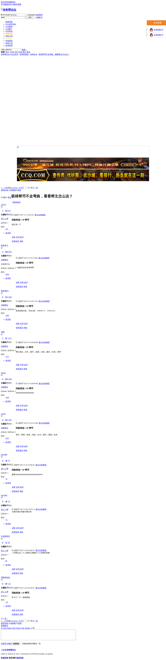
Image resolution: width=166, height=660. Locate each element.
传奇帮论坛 (5, 54)
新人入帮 (4, 219)
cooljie (3, 414)
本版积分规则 (6, 644)
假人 (7, 52)
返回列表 (4, 190)
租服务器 (9, 34)
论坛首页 (10, 24)
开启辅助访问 (6, 4)
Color (5, 628)
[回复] (18, 190)
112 (6, 211)
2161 (10, 420)
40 (6, 461)
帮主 (24, 52)
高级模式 (4, 626)
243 (6, 379)
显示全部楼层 (40, 215)
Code (23, 628)
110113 (3, 204)
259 (6, 252)
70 (9, 461)
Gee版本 (8, 29)
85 (9, 543)
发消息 (8, 233)
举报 (21, 241)
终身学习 (4, 245)
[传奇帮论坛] (8, 9)
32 (6, 543)
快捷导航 (9, 22)
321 (6, 420)
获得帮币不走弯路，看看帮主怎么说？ (54, 54)
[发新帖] (12, 190)
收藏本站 (11, 2)
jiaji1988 (4, 455)
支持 (18, 237)
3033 (10, 252)
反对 (21, 237)
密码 (3, 17)
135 (6, 297)
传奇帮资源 (24, 54)
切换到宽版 (16, 4)
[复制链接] (16, 202)
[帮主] (2, 197)
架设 (28, 52)
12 (12, 188)
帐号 (3, 15)
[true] (26, 50)
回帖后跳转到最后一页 (32, 644)
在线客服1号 (158, 30)
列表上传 (9, 36)
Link (13, 628)
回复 (13, 237)
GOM (12, 52)
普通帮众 (4, 260)
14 (16, 188)
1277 (10, 338)
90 (6, 584)
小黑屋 (3, 650)
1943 (10, 297)
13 (14, 188)
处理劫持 (9, 45)
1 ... (2, 188)
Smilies (27, 628)
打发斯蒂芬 (5, 536)
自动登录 (31, 15)
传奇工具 (9, 43)
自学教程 (9, 31)
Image (9, 628)
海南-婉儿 (5, 291)
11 (11, 188)
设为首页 (4, 2)
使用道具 (15, 241)
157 (9, 584)
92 (6, 338)
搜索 (23, 50)
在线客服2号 (158, 35)
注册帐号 (39, 17)
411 (9, 211)
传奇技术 (33, 54)
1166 (10, 379)
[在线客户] (83, 184)
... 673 (19, 188)
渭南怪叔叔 (5, 577)
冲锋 (3, 332)
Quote (18, 628)
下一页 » (4, 619)
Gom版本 (9, 27)
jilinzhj (3, 373)
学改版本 (9, 41)
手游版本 (9, 38)
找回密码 (39, 15)
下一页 (35, 188)
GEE (16, 52)
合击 (20, 52)
